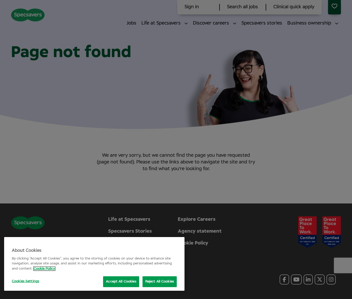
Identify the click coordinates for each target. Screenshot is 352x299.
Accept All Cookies (121, 281)
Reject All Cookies (159, 281)
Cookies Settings (25, 281)
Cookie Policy (44, 268)
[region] (94, 264)
